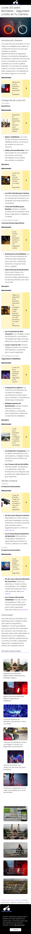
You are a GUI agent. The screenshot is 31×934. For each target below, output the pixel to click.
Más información (19, 925)
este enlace (9, 530)
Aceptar (15, 930)
